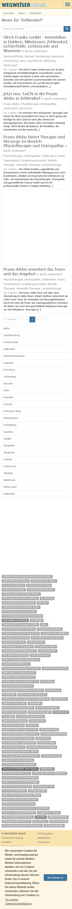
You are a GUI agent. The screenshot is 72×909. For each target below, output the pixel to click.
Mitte (6, 390)
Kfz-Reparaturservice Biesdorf (19, 611)
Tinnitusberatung (51, 756)
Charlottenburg (11, 335)
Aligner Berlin (59, 699)
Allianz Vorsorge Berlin (55, 668)
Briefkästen (47, 769)
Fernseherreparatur (13, 585)
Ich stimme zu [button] (55, 877)
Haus (44, 624)
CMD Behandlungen (39, 712)
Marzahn (8, 384)
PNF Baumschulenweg (15, 655)
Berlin (7, 328)
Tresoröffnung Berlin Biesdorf (18, 629)
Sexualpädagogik (54, 825)
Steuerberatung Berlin (49, 629)
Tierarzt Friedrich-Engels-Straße (20, 729)
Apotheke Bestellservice (16, 664)
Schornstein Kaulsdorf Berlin (47, 638)
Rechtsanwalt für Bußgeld (41, 747)
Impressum (44, 842)
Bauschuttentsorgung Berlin (18, 708)
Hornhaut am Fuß (43, 786)
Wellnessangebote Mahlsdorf (18, 677)
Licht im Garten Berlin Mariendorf (21, 756)
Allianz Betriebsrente (14, 712)
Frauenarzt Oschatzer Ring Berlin (20, 633)
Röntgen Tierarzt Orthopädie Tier (20, 681)
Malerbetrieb (61, 712)
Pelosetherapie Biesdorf (41, 590)
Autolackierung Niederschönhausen (22, 825)
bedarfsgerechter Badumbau (18, 804)
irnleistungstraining (13, 725)
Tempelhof (9, 446)
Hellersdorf (9, 349)
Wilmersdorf (10, 487)
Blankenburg (53, 690)
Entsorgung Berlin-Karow (16, 821)
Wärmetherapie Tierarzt (15, 581)
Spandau (8, 432)
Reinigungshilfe (37, 790)
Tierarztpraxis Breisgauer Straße (20, 624)
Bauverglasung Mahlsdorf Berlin (20, 751)
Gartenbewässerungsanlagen (19, 764)
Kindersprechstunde (13, 590)
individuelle (35, 703)
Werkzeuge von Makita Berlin (19, 673)
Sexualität (8, 716)
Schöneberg (10, 425)
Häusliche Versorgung (14, 721)
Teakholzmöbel (47, 743)
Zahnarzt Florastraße (14, 703)
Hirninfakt (32, 725)
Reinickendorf (11, 418)
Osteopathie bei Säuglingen (17, 646)
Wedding (8, 473)
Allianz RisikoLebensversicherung (21, 659)
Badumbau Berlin (58, 817)
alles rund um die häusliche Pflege (21, 795)
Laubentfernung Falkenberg (18, 760)
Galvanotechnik (47, 651)
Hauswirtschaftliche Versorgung (20, 769)
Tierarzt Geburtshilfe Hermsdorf (20, 799)
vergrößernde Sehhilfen (54, 633)
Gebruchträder (36, 642)
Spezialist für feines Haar (16, 773)
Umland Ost (10, 466)
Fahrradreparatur (40, 655)
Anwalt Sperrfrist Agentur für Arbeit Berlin (25, 699)
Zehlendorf (9, 494)
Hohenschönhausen (14, 356)
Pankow (8, 404)
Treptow (8, 459)
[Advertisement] (36, 227)
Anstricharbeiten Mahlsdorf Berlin (21, 607)
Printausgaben (45, 833)
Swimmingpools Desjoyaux (17, 817)
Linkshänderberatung (38, 585)
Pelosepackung (59, 821)
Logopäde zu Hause (48, 812)
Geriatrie (40, 817)
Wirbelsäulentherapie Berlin (17, 686)
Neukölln (8, 397)
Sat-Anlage (47, 681)
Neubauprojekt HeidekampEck (19, 651)
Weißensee (9, 480)
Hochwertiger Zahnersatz (32, 694)
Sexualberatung (49, 729)
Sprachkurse (40, 821)
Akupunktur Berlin (45, 646)
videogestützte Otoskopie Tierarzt (21, 594)
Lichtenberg (10, 377)
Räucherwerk (37, 721)
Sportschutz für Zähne (44, 581)
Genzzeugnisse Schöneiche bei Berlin (23, 690)
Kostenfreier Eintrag (12, 838)
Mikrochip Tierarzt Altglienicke (49, 773)
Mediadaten (44, 838)
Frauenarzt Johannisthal (15, 638)
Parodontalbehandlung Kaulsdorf (20, 734)
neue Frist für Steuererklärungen (20, 782)
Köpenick (8, 363)
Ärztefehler (9, 694)
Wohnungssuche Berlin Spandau (20, 598)
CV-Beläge (36, 620)
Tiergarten (9, 452)
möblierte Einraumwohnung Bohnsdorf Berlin (27, 576)
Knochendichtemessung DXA (18, 603)
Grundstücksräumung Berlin (18, 738)
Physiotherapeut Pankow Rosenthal (22, 616)
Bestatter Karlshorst (47, 708)
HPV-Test (42, 603)
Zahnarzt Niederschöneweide (18, 812)
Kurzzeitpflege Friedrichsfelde (19, 743)
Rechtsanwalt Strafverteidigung (20, 777)
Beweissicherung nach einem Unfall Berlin (25, 808)
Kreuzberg (9, 370)
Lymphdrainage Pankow (30, 716)
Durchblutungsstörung (53, 734)
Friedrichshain (11, 342)
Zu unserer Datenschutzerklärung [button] (18, 901)
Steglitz (7, 439)
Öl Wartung (47, 598)
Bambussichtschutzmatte (16, 786)
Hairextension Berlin (13, 642)
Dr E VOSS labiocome (14, 790)
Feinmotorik (43, 738)
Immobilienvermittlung (15, 620)
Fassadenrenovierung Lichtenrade (21, 668)
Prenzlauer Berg (12, 411)
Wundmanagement (13, 747)
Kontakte (7, 842)
